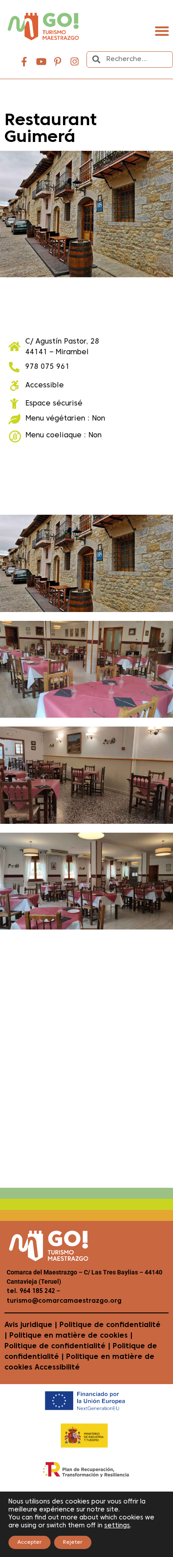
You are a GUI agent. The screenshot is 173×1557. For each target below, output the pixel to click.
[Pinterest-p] (57, 61)
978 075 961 (47, 367)
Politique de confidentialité (110, 1325)
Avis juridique (28, 1325)
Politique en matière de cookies (68, 1336)
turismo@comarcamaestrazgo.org (64, 1301)
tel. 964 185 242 (31, 1291)
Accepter (29, 1542)
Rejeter (73, 1542)
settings (117, 1526)
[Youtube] (41, 61)
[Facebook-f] (24, 61)
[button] (161, 31)
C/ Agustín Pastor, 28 (62, 342)
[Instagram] (74, 61)
